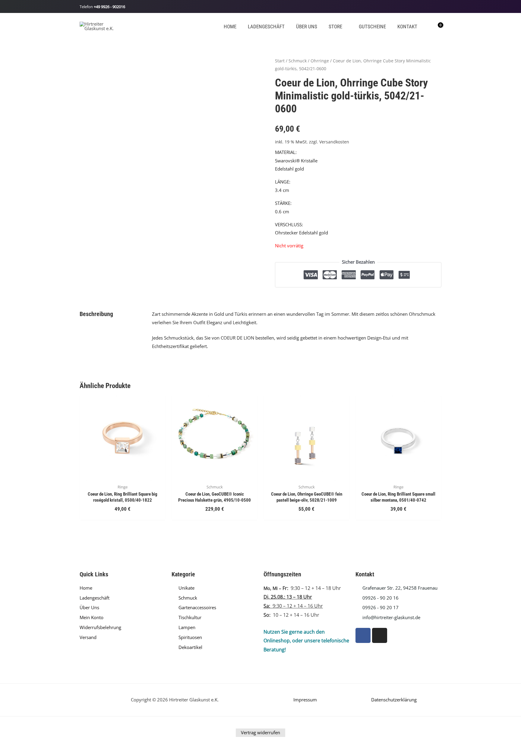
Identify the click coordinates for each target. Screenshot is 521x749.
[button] (344, 27)
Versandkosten (334, 142)
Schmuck (298, 61)
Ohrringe (320, 61)
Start (280, 61)
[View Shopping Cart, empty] (436, 26)
